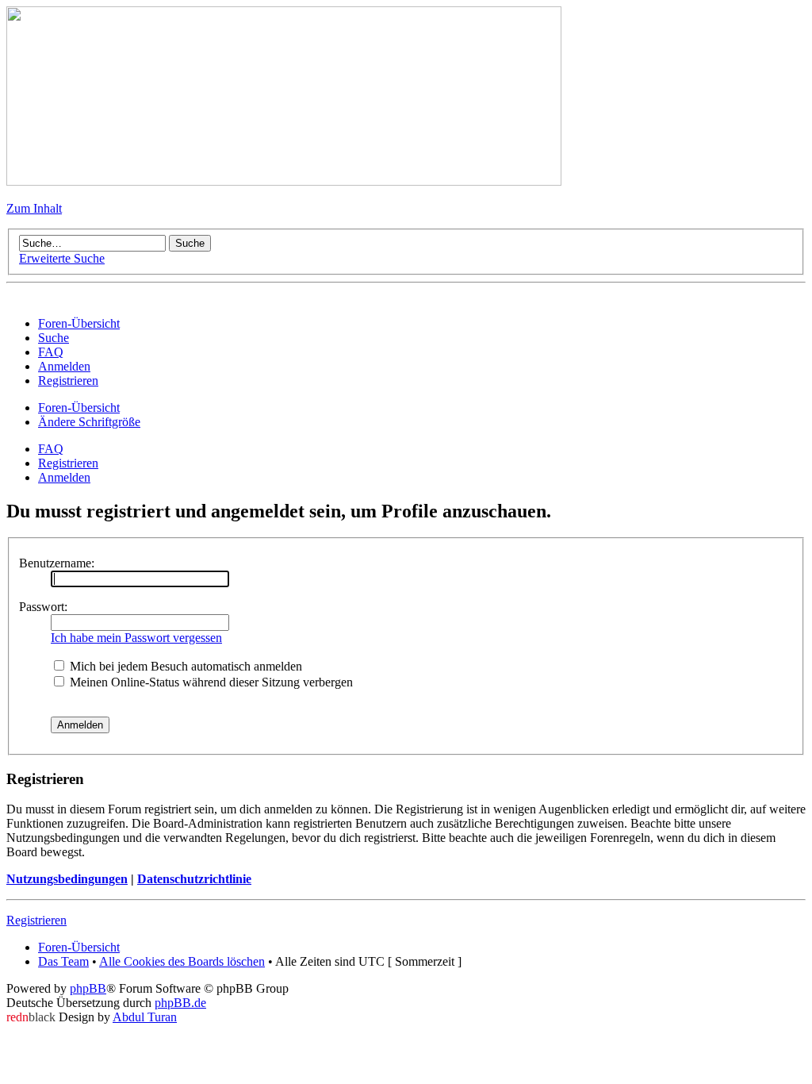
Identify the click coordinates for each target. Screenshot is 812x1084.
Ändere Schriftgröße (89, 422)
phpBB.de (180, 1002)
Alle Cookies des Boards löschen (182, 961)
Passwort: (43, 606)
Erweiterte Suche (62, 258)
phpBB (88, 988)
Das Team (63, 961)
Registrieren (68, 463)
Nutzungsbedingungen (67, 879)
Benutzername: (56, 563)
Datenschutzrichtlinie (194, 879)
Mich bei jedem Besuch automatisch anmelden (184, 666)
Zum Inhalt (34, 208)
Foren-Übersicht (79, 407)
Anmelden (64, 477)
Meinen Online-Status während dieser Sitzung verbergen (210, 682)
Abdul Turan (145, 1017)
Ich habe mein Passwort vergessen (136, 637)
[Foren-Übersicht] (283, 181)
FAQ (50, 449)
